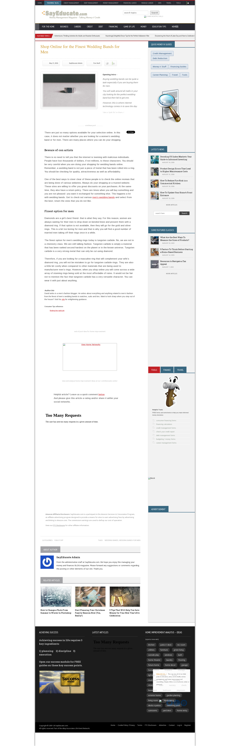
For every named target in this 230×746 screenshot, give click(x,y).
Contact (172, 725)
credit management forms (166, 428)
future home (153, 665)
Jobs (159, 3)
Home (40, 3)
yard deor (167, 710)
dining (174, 675)
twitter (110, 117)
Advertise (162, 725)
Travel (168, 3)
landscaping (169, 700)
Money (143, 26)
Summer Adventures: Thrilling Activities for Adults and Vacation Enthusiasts (59, 36)
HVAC (150, 685)
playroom (181, 690)
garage (184, 665)
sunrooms (152, 710)
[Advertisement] (171, 334)
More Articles (171, 205)
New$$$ (175, 26)
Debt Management (91, 3)
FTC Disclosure (59, 525)
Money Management (110, 3)
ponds (163, 675)
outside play (153, 655)
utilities (151, 650)
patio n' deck (165, 645)
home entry (182, 710)
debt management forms (165, 435)
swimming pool (173, 705)
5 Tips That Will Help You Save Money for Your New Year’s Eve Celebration (124, 613)
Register (187, 725)
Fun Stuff (96, 63)
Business (64, 26)
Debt (101, 26)
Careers (77, 26)
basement (152, 690)
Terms (139, 725)
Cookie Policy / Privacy (126, 725)
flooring (181, 660)
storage (181, 670)
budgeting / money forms (165, 439)
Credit (90, 26)
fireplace (168, 670)
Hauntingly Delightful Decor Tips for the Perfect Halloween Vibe (113, 36)
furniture (164, 650)
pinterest (121, 117)
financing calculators (164, 424)
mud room (152, 680)
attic (165, 680)
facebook (115, 117)
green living (179, 650)
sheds (183, 685)
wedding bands (111, 540)
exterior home (154, 695)
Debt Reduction (160, 58)
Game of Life (129, 26)
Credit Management (71, 3)
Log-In (179, 725)
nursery (172, 685)
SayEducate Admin (75, 63)
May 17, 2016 (53, 63)
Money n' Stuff (159, 66)
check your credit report (165, 432)
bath (180, 655)
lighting (151, 675)
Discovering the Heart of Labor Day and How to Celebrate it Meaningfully (165, 36)
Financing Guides (130, 3)
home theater (154, 660)
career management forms (166, 443)
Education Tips (159, 26)
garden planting (173, 695)
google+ (94, 317)
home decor (170, 665)
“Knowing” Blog (53, 3)
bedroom (167, 690)
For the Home (48, 26)
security (176, 680)
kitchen (151, 645)
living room (153, 700)
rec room (181, 645)
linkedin (105, 117)
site (63, 299)
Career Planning (160, 75)
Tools (178, 3)
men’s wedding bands (103, 197)
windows (168, 655)
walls (161, 685)
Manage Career (147, 3)
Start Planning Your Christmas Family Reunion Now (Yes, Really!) (90, 613)
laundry (169, 660)
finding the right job (57, 310)
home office (153, 670)
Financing (113, 26)
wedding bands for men (129, 540)
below (101, 394)
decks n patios (154, 705)
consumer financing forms (166, 421)
